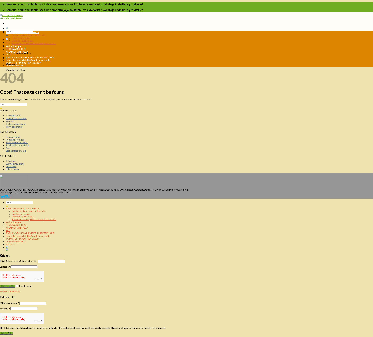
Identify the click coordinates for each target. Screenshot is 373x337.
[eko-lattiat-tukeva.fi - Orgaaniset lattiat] (11, 17)
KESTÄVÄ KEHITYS (16, 49)
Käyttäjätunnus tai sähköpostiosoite (18, 261)
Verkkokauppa (13, 46)
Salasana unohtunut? (10, 291)
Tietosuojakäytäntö (16, 123)
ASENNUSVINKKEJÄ (17, 51)
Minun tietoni (12, 169)
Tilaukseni (11, 160)
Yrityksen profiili (14, 126)
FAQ (8, 54)
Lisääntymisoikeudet (16, 118)
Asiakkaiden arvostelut (17, 145)
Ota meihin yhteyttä (16, 65)
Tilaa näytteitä (13, 115)
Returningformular (15, 139)
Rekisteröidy (6, 333)
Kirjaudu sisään (7, 286)
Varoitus (10, 121)
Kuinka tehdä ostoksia (17, 142)
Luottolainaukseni (15, 163)
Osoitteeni (11, 166)
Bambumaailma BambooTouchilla (29, 35)
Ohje (8, 147)
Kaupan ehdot (13, 136)
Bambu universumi (21, 37)
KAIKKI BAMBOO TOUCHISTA (22, 32)
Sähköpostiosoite (9, 303)
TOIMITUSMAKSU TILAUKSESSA (23, 62)
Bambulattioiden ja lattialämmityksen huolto (34, 43)
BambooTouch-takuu (22, 40)
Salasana (5, 266)
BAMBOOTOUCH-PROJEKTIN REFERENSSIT (30, 57)
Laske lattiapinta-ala (16, 150)
